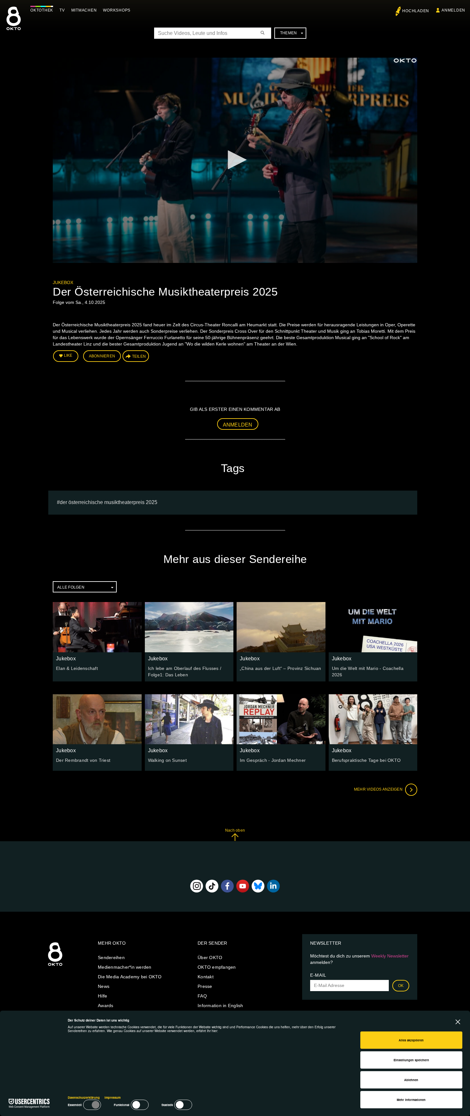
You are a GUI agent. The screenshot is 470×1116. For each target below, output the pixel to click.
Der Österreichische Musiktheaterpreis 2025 (108, 502)
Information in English (220, 1005)
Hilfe (102, 995)
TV (62, 10)
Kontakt (206, 976)
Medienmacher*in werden (125, 967)
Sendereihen (111, 957)
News (103, 986)
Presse (205, 986)
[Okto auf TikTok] (212, 886)
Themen (288, 33)
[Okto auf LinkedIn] (273, 886)
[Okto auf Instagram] (196, 886)
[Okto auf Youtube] (242, 886)
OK (401, 985)
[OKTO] (13, 24)
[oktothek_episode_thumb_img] (97, 627)
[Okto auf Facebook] (227, 886)
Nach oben (235, 830)
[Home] (55, 966)
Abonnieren (102, 356)
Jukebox (63, 282)
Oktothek (41, 10)
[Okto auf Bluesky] (258, 886)
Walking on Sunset (167, 760)
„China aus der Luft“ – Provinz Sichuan (280, 668)
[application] (235, 160)
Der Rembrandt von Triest (83, 760)
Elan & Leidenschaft (77, 668)
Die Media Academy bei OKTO (130, 976)
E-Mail (318, 975)
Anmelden (238, 425)
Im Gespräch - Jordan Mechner (273, 760)
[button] (235, 160)
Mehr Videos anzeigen (378, 789)
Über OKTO (210, 957)
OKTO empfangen (217, 967)
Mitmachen (84, 10)
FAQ (202, 995)
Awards (106, 1005)
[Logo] (405, 60)
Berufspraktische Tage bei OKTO (366, 760)
